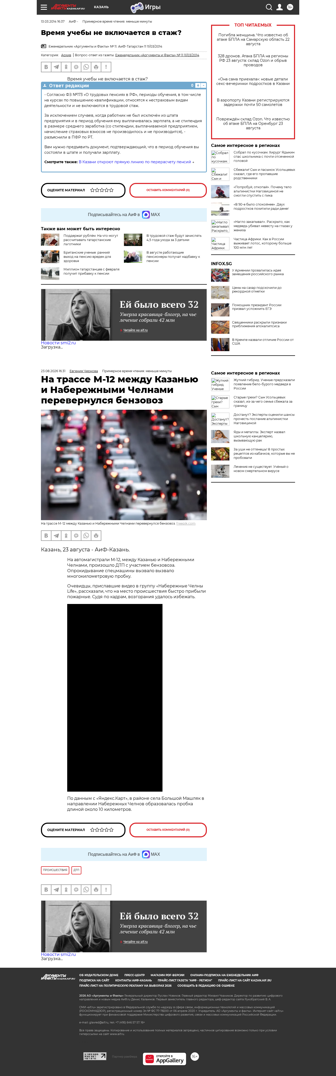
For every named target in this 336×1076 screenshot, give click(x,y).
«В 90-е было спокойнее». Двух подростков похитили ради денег (261, 206)
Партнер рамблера (124, 1056)
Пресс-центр (134, 975)
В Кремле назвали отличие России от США (263, 341)
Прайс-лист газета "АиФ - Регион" (185, 980)
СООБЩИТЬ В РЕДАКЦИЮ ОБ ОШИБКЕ (206, 985)
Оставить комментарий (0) (168, 190)
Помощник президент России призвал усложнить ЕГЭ (256, 307)
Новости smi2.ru (58, 342)
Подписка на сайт (94, 980)
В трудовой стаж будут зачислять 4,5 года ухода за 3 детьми (174, 238)
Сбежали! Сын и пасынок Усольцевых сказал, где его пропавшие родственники (264, 174)
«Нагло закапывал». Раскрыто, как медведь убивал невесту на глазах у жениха (263, 226)
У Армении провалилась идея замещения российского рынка (258, 272)
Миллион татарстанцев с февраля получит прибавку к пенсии (91, 271)
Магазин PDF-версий (167, 975)
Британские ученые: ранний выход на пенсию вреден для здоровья (87, 256)
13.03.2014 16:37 (53, 21)
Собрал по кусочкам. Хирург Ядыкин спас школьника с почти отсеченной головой (264, 156)
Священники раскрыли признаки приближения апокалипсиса (259, 324)
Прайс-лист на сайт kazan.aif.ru (244, 980)
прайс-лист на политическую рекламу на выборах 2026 (125, 985)
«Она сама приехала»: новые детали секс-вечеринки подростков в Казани (253, 81)
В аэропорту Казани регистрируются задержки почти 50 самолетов (253, 102)
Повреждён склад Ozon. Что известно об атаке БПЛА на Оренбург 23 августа (253, 123)
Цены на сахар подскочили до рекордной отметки (257, 289)
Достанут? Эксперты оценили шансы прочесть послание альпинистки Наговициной (264, 419)
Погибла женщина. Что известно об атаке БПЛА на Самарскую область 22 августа (253, 39)
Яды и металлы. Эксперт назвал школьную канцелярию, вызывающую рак (259, 436)
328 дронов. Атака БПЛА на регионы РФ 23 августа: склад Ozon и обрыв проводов (253, 60)
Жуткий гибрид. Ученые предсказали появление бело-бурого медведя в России (264, 384)
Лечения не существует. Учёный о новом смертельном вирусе (261, 469)
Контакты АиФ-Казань (133, 980)
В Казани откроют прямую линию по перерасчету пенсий (135, 162)
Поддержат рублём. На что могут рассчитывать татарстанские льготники (91, 240)
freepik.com (186, 523)
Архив (66, 55)
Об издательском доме (98, 975)
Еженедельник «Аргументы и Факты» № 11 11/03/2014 (157, 55)
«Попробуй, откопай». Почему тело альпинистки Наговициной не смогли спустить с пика (263, 191)
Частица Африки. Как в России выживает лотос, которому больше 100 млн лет (262, 243)
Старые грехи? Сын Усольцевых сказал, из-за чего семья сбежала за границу (263, 401)
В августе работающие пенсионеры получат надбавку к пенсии (173, 256)
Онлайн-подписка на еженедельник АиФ (224, 975)
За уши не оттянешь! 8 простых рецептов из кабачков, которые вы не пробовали (264, 453)
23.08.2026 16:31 (53, 371)
